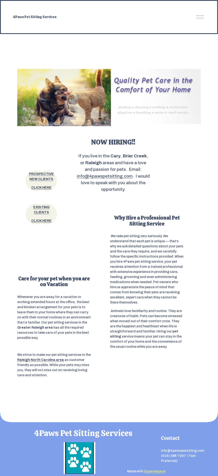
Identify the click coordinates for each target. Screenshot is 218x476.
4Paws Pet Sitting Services (34, 17)
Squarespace (154, 471)
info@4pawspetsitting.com (105, 176)
